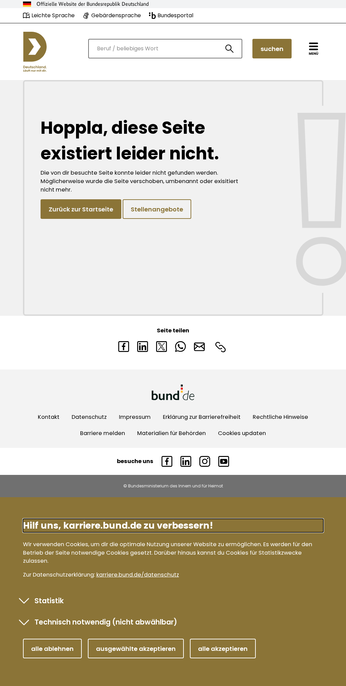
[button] (52, 648)
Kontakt (48, 417)
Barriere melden (102, 433)
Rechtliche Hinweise (280, 417)
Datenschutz (89, 417)
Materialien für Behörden (171, 433)
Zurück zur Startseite (81, 209)
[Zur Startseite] (35, 51)
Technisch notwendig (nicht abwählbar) (105, 622)
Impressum (135, 417)
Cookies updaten (242, 433)
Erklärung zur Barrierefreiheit (202, 417)
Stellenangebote (157, 209)
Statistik (49, 601)
